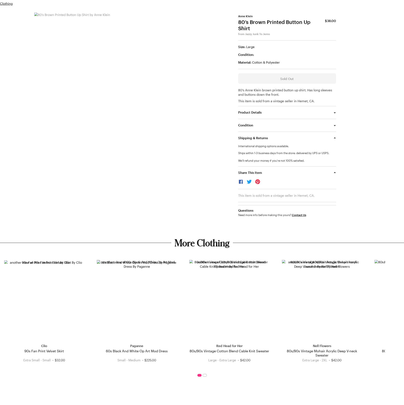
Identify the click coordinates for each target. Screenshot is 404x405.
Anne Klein (245, 16)
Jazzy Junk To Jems (257, 34)
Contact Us (299, 215)
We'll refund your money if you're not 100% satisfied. (271, 160)
